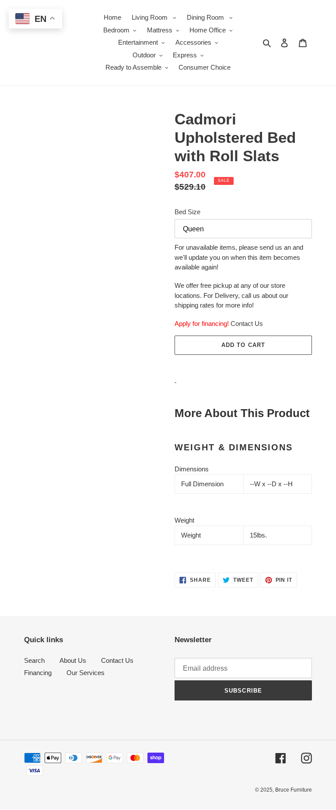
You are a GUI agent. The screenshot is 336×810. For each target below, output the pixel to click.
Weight (184, 520)
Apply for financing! (202, 323)
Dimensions (192, 469)
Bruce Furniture (293, 790)
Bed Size (187, 212)
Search (34, 660)
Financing (38, 672)
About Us (73, 660)
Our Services (85, 672)
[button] (243, 364)
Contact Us (247, 323)
